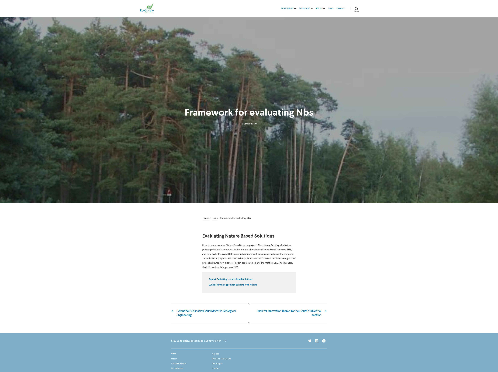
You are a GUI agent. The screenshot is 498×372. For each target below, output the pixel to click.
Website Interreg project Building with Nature (233, 285)
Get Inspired (287, 8)
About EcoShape (178, 363)
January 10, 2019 (251, 124)
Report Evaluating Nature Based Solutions (230, 279)
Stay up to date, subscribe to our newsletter (196, 340)
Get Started (304, 8)
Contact (341, 8)
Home (206, 218)
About (319, 8)
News (330, 8)
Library (174, 358)
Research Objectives (221, 358)
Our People (217, 363)
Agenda (215, 354)
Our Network (177, 368)
